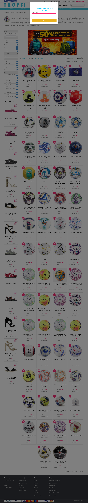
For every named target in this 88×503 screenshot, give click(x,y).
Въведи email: (35, 12)
